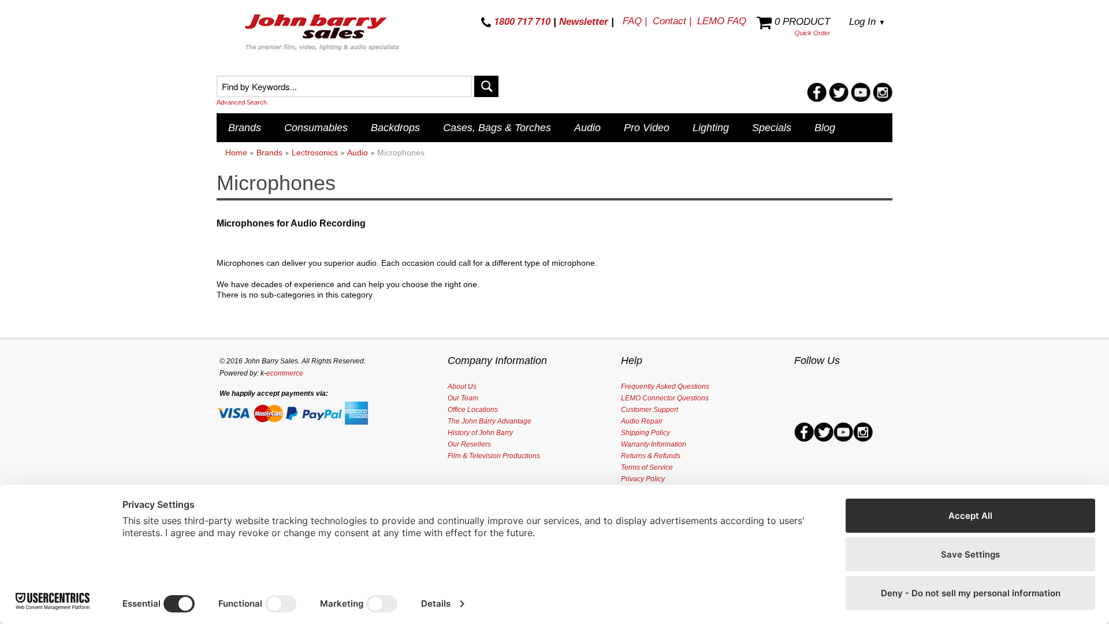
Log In (867, 21)
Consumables (316, 127)
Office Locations (473, 410)
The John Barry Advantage (489, 421)
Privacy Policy (643, 479)
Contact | (672, 21)
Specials (771, 127)
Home (236, 152)
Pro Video (646, 127)
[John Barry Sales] (323, 34)
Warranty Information (653, 444)
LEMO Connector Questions (665, 398)
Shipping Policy (645, 433)
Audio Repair (642, 421)
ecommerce (284, 373)
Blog (824, 127)
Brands (244, 127)
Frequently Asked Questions (665, 386)
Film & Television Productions (494, 456)
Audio (587, 127)
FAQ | (635, 21)
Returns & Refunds (650, 456)
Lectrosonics (315, 152)
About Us (462, 386)
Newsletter (583, 21)
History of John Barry (480, 433)
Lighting (711, 127)
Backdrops (395, 127)
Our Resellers (469, 444)
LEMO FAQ (721, 21)
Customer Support (649, 410)
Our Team (463, 398)
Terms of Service (647, 467)
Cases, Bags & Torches (497, 127)
